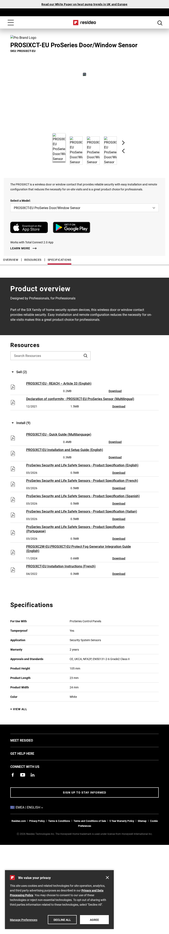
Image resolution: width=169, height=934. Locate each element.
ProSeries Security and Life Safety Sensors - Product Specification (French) (82, 480)
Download (115, 391)
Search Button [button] (159, 23)
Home (84, 22)
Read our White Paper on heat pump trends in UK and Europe (84, 4)
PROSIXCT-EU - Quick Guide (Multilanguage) (58, 434)
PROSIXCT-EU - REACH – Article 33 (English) (59, 383)
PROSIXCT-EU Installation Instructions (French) (61, 566)
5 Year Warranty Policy (121, 820)
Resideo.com (19, 820)
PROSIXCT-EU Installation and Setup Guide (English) (64, 449)
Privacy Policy (37, 820)
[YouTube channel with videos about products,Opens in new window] (22, 775)
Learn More (20, 248)
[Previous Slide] (123, 151)
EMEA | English (35, 807)
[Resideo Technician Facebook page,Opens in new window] (12, 775)
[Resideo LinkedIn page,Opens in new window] (32, 775)
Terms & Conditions (59, 820)
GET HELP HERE (28, 753)
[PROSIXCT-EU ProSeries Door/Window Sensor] (84, 74)
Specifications (59, 260)
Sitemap (142, 820)
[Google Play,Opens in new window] (71, 227)
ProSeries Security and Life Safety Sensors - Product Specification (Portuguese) (75, 529)
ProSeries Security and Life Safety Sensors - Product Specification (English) (82, 465)
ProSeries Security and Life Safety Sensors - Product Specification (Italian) (81, 511)
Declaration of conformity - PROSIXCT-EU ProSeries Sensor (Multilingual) (80, 399)
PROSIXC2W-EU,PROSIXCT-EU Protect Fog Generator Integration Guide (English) (78, 548)
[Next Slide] (123, 142)
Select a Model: (20, 200)
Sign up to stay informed (84, 792)
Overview (10, 260)
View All (20, 709)
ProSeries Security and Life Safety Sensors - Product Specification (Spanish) (83, 496)
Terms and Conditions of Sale (90, 820)
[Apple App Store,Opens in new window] (29, 227)
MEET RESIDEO (27, 740)
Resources (32, 260)
